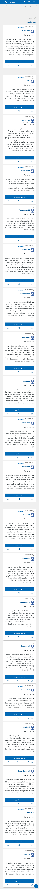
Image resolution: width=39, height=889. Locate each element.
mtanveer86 (25, 171)
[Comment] (18, 65)
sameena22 (26, 337)
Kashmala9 (26, 558)
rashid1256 (26, 250)
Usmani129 (26, 120)
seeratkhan (25, 423)
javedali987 (26, 31)
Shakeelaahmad (24, 771)
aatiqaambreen (24, 293)
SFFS (28, 81)
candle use (7, 6)
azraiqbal (26, 727)
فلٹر (31, 18)
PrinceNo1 (30, 813)
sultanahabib (25, 602)
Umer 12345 (25, 690)
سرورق (32, 6)
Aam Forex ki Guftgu (20, 6)
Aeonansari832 (24, 210)
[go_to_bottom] (36, 886)
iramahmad (25, 646)
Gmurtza (26, 514)
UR (6, 2)
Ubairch (27, 854)
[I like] (31, 65)
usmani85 (26, 381)
